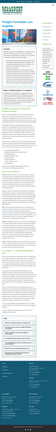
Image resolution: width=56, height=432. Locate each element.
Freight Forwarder (47, 30)
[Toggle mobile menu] (53, 5)
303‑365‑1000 (36, 372)
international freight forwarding (9, 212)
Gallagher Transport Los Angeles (16, 209)
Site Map (5, 376)
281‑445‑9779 (36, 384)
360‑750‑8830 (11, 415)
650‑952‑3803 (36, 400)
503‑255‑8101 (11, 413)
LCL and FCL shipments (30, 231)
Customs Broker (47, 26)
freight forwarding (19, 147)
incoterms (12, 238)
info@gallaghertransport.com (17, 168)
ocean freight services (7, 225)
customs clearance (6, 218)
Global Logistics (47, 33)
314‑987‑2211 (36, 413)
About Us (5, 366)
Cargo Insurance (47, 36)
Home (4, 363)
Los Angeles (32, 303)
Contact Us (45, 39)
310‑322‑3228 (5, 168)
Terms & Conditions (7, 373)
